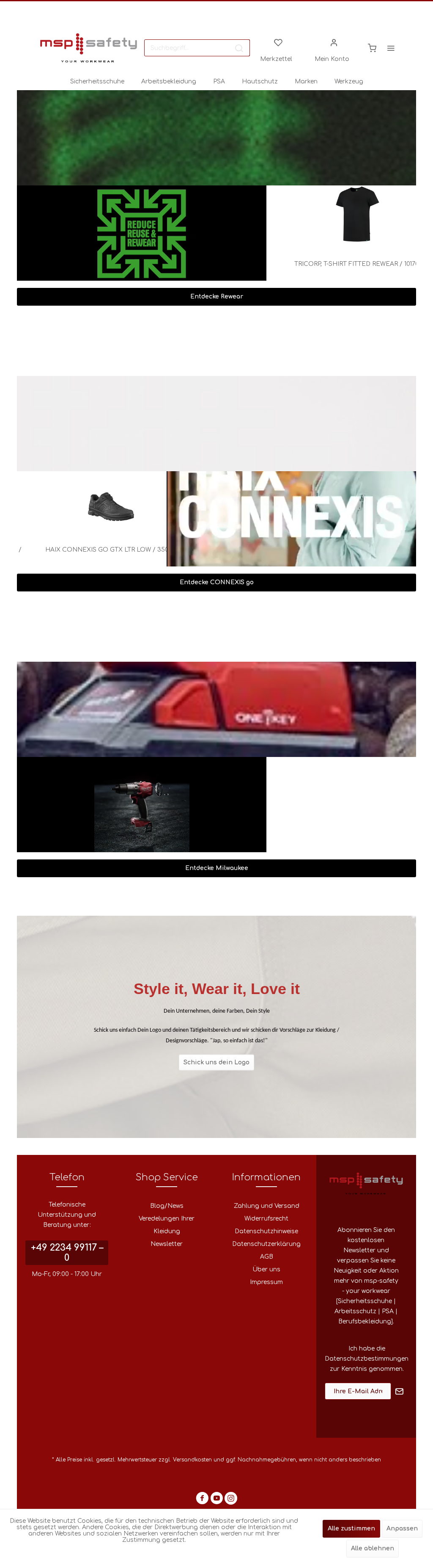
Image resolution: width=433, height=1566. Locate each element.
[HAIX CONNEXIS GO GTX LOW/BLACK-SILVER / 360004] (93, 499)
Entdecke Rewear (216, 296)
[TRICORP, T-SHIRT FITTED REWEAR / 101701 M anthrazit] (343, 214)
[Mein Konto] (334, 41)
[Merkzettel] (278, 41)
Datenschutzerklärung (266, 1244)
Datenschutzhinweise (266, 1231)
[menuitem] (197, 47)
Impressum (266, 1282)
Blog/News (167, 1206)
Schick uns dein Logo (216, 1062)
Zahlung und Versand (266, 1206)
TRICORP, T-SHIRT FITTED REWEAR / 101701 (343, 264)
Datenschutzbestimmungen (366, 1359)
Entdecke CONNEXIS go (217, 582)
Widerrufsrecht (266, 1218)
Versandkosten (192, 1460)
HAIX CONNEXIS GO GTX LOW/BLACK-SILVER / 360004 (93, 555)
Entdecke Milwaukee (216, 868)
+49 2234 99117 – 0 (67, 1253)
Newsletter (167, 1244)
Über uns (266, 1269)
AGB (266, 1257)
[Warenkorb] (372, 47)
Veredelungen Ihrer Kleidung (167, 1225)
